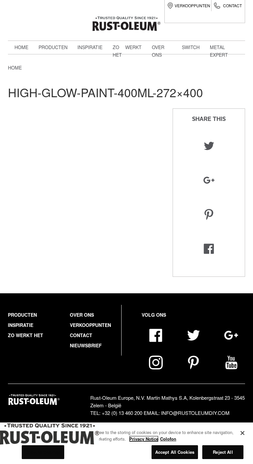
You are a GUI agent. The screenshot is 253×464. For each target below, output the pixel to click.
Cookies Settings (43, 452)
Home (21, 47)
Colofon (168, 439)
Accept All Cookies (174, 452)
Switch (51, 88)
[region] (126, 443)
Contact (232, 5)
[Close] (242, 433)
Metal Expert (59, 73)
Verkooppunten (192, 5)
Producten (53, 47)
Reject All (223, 452)
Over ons (82, 314)
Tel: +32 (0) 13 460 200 (116, 412)
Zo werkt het (25, 335)
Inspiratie (89, 47)
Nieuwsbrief (86, 345)
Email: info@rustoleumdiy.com (187, 412)
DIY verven (55, 59)
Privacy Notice (143, 439)
